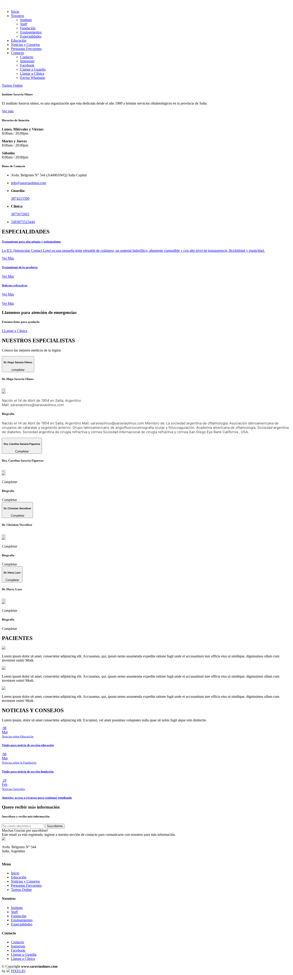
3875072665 (20, 214)
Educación (18, 40)
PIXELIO (18, 971)
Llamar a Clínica (32, 73)
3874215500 (20, 198)
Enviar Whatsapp (32, 78)
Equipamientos (31, 32)
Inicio (15, 12)
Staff (23, 24)
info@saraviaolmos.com (28, 183)
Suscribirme (55, 826)
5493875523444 (23, 222)
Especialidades (30, 36)
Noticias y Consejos (25, 45)
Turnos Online (12, 85)
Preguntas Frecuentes (26, 49)
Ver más (8, 111)
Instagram (27, 61)
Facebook (27, 65)
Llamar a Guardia (33, 69)
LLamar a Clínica (14, 331)
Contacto (26, 57)
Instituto (26, 20)
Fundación (27, 28)
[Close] (3, 389)
